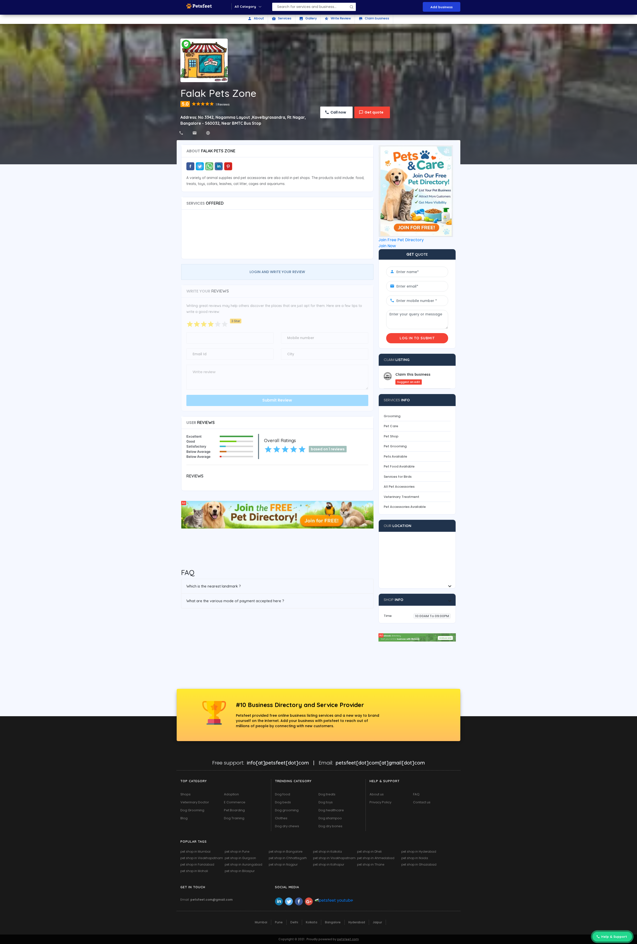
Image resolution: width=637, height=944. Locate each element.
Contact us (421, 802)
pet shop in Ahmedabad (375, 858)
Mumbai (261, 922)
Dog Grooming (192, 810)
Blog (184, 818)
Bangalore (333, 922)
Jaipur (377, 922)
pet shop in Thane (370, 864)
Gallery (308, 18)
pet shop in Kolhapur (328, 864)
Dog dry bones (330, 826)
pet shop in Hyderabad (418, 851)
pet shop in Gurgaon (240, 858)
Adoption (231, 794)
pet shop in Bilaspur (240, 871)
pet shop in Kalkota (327, 851)
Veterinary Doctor (194, 802)
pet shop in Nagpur (283, 864)
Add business (441, 7)
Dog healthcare (331, 810)
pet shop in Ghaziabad (418, 864)
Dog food (282, 794)
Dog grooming (287, 810)
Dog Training (234, 818)
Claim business (374, 18)
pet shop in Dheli (369, 851)
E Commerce (234, 802)
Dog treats (326, 794)
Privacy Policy (380, 802)
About (256, 18)
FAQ (416, 794)
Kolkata (311, 922)
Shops (185, 794)
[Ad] (277, 514)
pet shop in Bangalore (285, 851)
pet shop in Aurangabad (243, 864)
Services (281, 18)
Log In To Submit (417, 338)
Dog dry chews (287, 826)
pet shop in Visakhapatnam (201, 858)
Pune (279, 922)
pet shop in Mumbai (195, 851)
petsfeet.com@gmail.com (211, 899)
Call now (338, 112)
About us (377, 794)
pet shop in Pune (237, 851)
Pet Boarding (234, 810)
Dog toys (325, 802)
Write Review (337, 18)
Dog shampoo (330, 818)
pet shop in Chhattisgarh (288, 858)
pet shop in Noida (414, 858)
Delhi (294, 922)
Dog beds (283, 802)
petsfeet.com (348, 939)
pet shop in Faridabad (197, 864)
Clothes (281, 818)
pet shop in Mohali (194, 871)
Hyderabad (356, 922)
